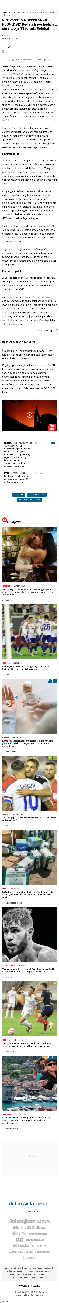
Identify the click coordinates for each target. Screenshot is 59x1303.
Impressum (15, 1274)
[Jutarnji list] (22, 1221)
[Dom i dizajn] (19, 1239)
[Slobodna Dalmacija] (43, 1221)
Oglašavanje (40, 1274)
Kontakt (27, 1274)
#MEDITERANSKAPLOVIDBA (29, 500)
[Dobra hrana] (38, 1233)
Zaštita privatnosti (16, 1271)
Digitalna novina (20, 1277)
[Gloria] (16, 1233)
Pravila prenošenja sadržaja (37, 1268)
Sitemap (42, 1277)
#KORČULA (19, 494)
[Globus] (28, 1227)
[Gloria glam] (24, 1233)
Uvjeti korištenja (13, 1268)
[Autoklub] (35, 1239)
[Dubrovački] (29, 1203)
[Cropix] (38, 1245)
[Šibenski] (29, 1257)
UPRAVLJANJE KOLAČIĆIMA (29, 1286)
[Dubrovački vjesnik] (21, 1251)
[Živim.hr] (41, 1227)
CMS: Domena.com (37, 1295)
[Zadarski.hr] (42, 1251)
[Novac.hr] (21, 1245)
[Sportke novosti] (16, 1227)
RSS (33, 1277)
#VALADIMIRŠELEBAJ (36, 494)
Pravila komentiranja (39, 1271)
